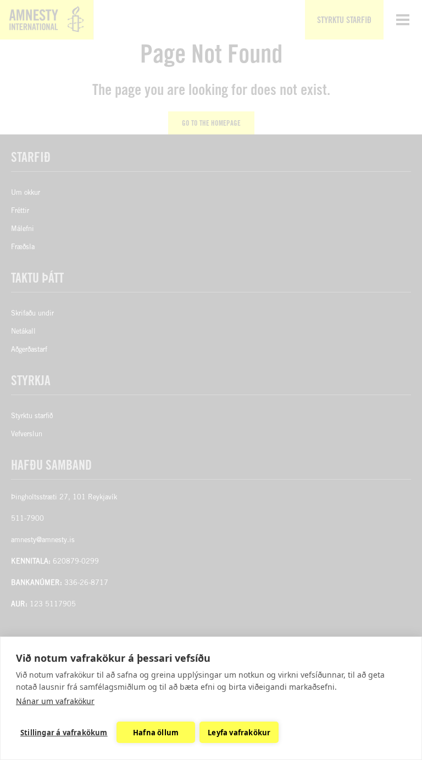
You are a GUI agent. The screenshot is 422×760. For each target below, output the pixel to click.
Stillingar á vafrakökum (64, 733)
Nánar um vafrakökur (55, 701)
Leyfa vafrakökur (239, 733)
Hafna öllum (156, 733)
